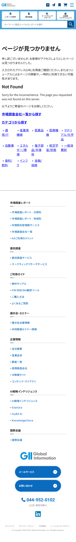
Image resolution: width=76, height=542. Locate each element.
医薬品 (39, 130)
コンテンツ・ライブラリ (24, 381)
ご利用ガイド (17, 274)
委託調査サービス (22, 257)
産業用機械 (23, 132)
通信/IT (5, 132)
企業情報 (15, 339)
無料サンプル (19, 283)
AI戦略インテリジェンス (25, 400)
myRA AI (17, 413)
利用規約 (42, 526)
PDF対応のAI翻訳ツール (25, 290)
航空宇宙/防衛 (52, 147)
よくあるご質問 (20, 303)
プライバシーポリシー (27, 526)
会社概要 (17, 348)
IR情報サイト (19, 374)
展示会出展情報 (21, 322)
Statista (17, 407)
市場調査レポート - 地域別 (26, 218)
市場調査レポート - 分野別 (26, 212)
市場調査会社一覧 (22, 231)
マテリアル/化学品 (67, 134)
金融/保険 (36, 162)
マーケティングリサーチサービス (29, 264)
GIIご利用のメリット (22, 238)
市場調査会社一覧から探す (21, 114)
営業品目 (17, 355)
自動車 (9, 145)
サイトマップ (9, 526)
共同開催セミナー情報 (24, 329)
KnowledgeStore (22, 420)
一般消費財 (67, 147)
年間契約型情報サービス (26, 225)
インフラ (22, 162)
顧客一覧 (17, 361)
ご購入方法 (18, 296)
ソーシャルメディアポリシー (60, 526)
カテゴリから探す (14, 122)
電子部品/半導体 (37, 149)
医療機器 (52, 132)
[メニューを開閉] (72, 5)
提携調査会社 (19, 368)
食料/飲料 (7, 162)
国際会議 (17, 439)
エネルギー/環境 (22, 149)
